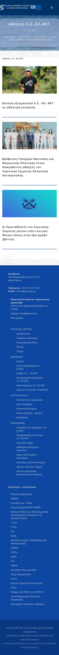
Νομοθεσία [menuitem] (22, 417)
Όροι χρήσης (17, 317)
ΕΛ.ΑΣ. (14, 535)
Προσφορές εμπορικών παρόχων (27, 604)
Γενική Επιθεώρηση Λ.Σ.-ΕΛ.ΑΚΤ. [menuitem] (28, 367)
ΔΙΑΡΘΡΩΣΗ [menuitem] (17, 357)
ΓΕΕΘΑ (14, 565)
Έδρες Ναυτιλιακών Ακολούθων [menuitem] (26, 456)
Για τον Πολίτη (24, 37)
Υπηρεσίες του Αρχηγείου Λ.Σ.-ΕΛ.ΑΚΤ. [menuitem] (32, 429)
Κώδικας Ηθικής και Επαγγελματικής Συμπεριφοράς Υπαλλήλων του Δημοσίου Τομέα (29, 514)
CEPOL (14, 552)
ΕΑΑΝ (13, 556)
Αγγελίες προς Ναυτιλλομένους (27, 583)
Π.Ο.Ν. (14, 527)
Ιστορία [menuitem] (20, 347)
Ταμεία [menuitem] (20, 351)
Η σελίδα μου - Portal (21, 503)
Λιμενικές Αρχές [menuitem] (24, 442)
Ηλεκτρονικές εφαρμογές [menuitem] (29, 399)
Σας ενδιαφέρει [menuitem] (24, 404)
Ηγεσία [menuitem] (20, 361)
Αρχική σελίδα (9, 37)
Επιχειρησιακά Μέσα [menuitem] (27, 342)
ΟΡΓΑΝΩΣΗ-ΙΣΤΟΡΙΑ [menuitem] (21, 329)
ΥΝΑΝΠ (14, 498)
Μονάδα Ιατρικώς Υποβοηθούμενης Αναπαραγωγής (29, 542)
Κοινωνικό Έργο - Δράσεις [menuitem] (29, 413)
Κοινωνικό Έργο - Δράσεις (45, 37)
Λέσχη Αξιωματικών (21, 574)
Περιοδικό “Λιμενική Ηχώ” (24, 570)
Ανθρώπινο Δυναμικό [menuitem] (27, 338)
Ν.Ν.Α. (14, 578)
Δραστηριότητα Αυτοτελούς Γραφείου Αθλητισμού (31, 39)
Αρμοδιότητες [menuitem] (23, 333)
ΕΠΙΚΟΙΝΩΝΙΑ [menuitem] (18, 423)
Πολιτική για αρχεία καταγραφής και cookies (29, 307)
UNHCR (14, 548)
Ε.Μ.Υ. (14, 587)
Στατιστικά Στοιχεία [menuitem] (26, 408)
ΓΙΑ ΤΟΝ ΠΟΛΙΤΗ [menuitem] (19, 395)
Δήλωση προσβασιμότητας (24, 313)
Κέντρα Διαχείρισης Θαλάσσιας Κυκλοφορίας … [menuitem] (30, 473)
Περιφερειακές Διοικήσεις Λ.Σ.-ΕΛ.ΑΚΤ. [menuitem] (29, 379)
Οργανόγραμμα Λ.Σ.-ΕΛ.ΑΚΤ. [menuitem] (30, 385)
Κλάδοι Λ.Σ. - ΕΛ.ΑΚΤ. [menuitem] (27, 373)
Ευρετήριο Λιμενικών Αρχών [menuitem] (30, 462)
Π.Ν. (13, 561)
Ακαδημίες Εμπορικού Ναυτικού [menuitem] (27, 449)
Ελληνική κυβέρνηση (21, 494)
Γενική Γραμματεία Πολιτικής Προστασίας (25, 598)
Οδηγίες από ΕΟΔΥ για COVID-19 (27, 592)
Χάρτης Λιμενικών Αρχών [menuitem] (29, 466)
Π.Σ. (13, 531)
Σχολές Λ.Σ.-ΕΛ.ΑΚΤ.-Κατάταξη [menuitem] (32, 389)
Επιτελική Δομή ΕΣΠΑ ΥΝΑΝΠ (26, 507)
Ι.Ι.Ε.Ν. (14, 522)
